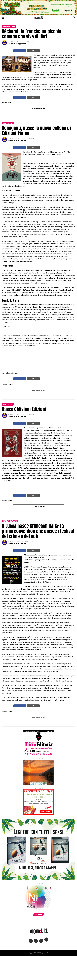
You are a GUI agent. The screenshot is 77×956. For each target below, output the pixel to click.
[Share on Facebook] (19, 50)
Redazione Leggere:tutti (18, 44)
